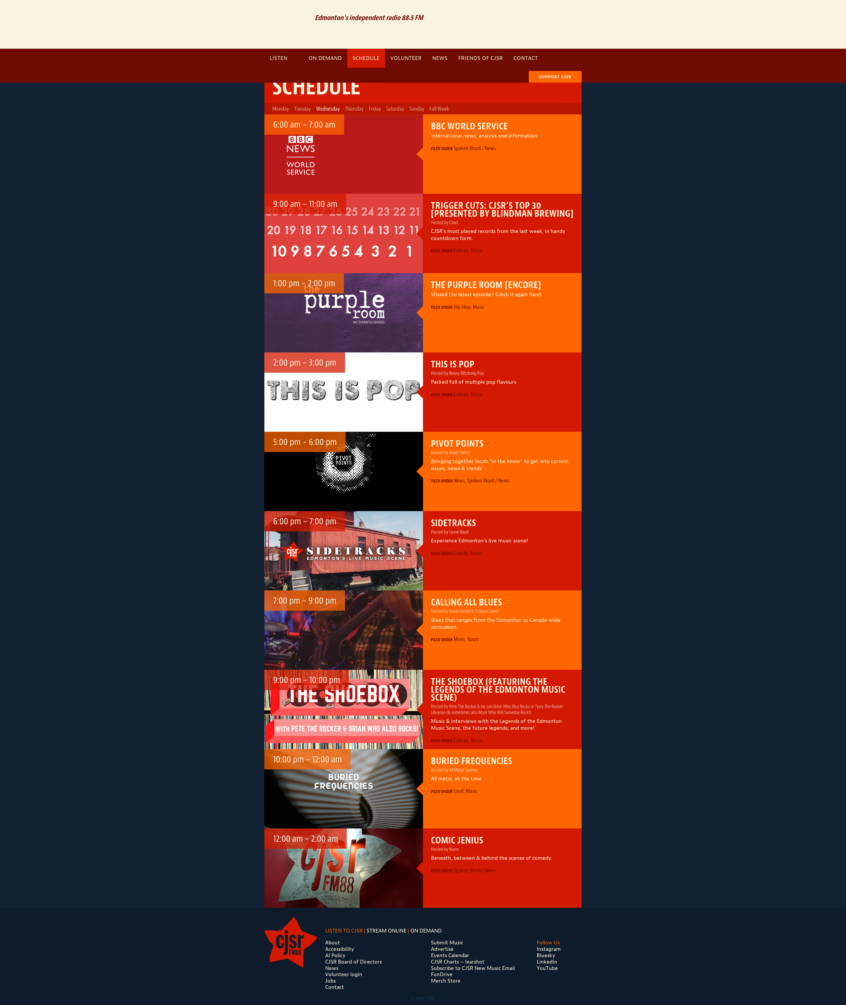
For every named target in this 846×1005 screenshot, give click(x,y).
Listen (279, 58)
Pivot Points (457, 444)
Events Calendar (450, 955)
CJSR (286, 24)
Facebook (555, 10)
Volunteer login (343, 974)
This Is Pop (453, 364)
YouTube (547, 968)
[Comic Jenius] (343, 868)
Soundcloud (540, 10)
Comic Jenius (457, 840)
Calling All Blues (466, 602)
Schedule (366, 58)
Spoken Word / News (475, 148)
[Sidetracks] (343, 550)
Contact (526, 58)
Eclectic (461, 250)
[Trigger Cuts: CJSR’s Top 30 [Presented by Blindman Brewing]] (343, 233)
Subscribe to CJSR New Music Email (473, 968)
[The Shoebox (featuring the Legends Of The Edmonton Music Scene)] (343, 709)
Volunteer (406, 58)
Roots (473, 639)
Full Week (439, 108)
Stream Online (386, 930)
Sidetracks (453, 523)
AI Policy (335, 955)
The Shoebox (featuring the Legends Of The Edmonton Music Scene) (498, 690)
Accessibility (339, 949)
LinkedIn (547, 961)
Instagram (570, 10)
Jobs (330, 980)
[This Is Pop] (343, 392)
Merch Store (445, 980)
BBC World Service (469, 126)
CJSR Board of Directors (353, 961)
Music (476, 250)
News (440, 58)
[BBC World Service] (343, 154)
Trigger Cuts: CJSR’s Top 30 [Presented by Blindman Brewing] (502, 210)
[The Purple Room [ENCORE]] (343, 312)
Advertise (442, 949)
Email (525, 10)
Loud (459, 791)
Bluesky (546, 955)
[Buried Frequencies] (343, 788)
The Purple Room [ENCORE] (486, 285)
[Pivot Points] (343, 471)
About (332, 942)
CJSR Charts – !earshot (457, 961)
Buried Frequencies (471, 761)
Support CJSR (555, 77)
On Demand (325, 58)
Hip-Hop (462, 307)
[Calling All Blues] (343, 630)
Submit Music (447, 942)
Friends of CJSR (480, 58)
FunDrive (442, 974)
